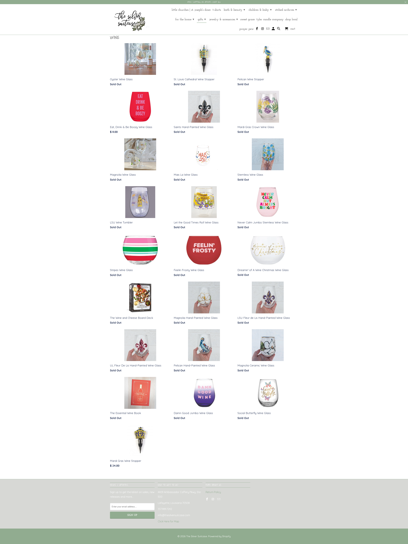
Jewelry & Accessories (223, 19)
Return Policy (213, 492)
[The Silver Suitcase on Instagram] (263, 29)
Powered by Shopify (219, 536)
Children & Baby (260, 9)
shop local (291, 19)
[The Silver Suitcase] (128, 19)
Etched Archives (286, 9)
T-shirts (217, 9)
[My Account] (273, 29)
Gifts (202, 19)
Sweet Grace (247, 19)
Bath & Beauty (234, 9)
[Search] (279, 29)
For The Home (184, 19)
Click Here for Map (168, 521)
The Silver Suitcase (196, 536)
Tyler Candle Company (270, 19)
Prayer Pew (246, 29)
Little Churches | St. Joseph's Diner (191, 9)
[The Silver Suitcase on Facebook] (257, 29)
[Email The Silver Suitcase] (268, 29)
